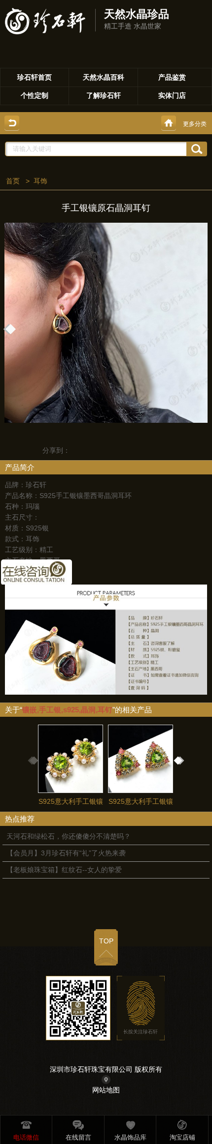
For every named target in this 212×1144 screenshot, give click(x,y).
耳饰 (40, 181)
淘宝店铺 (182, 1137)
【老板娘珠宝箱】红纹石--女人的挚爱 (64, 870)
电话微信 (26, 1137)
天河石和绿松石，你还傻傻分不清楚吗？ (68, 836)
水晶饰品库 (130, 1137)
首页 (13, 181)
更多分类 (195, 123)
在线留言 (78, 1137)
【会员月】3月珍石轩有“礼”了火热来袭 (66, 853)
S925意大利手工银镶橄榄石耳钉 (70, 809)
